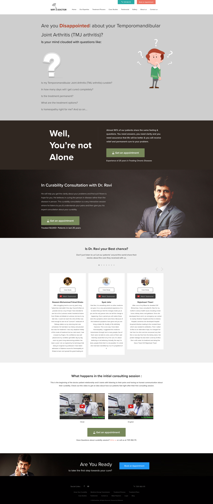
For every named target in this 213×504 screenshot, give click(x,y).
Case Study (67, 290)
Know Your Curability (80, 492)
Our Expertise (84, 9)
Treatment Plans (99, 14)
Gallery (134, 9)
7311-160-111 (127, 2)
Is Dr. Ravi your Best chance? (106, 248)
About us (143, 9)
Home (74, 9)
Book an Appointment (146, 2)
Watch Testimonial (69, 296)
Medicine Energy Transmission (104, 18)
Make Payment (116, 496)
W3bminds (120, 500)
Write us (113, 440)
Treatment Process (98, 9)
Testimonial (125, 9)
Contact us (154, 9)
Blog (133, 496)
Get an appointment (127, 153)
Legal (126, 496)
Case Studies (113, 9)
